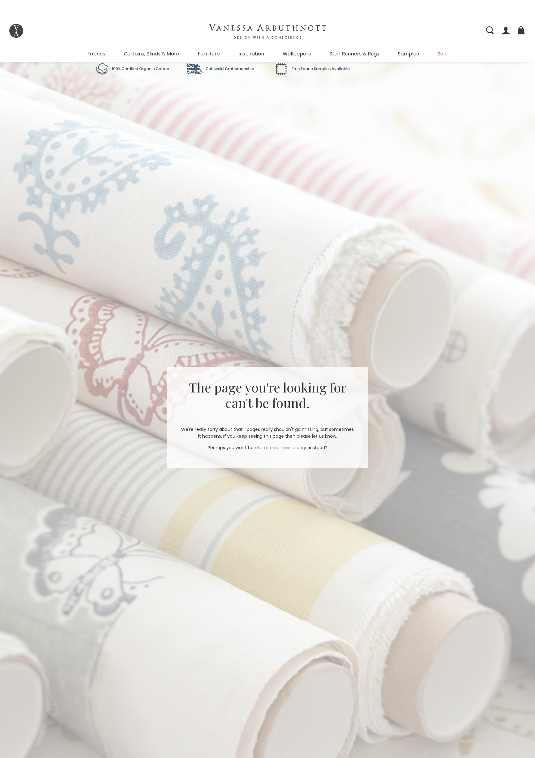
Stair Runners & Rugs (354, 53)
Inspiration (251, 53)
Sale (442, 53)
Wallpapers (297, 53)
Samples (408, 53)
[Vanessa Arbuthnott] (16, 31)
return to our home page (281, 448)
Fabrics (96, 53)
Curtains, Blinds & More (151, 53)
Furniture (209, 53)
